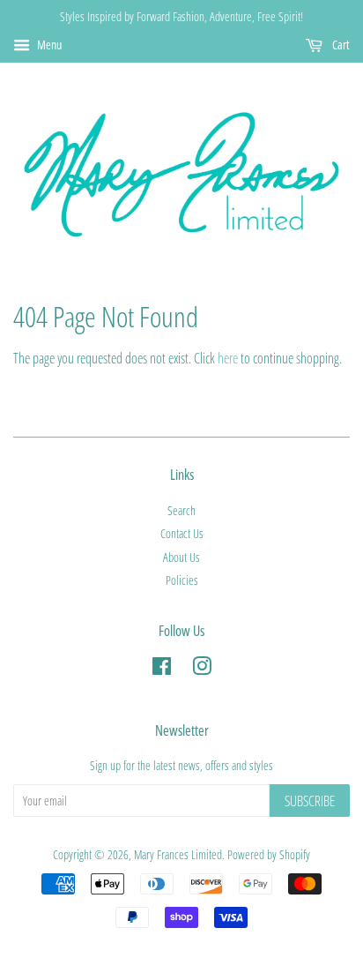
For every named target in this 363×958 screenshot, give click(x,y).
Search (181, 510)
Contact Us (182, 533)
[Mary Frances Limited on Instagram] (201, 669)
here (228, 358)
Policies (182, 580)
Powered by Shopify (268, 854)
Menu (48, 44)
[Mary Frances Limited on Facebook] (162, 669)
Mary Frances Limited (178, 854)
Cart (340, 44)
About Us (181, 557)
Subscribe (310, 801)
